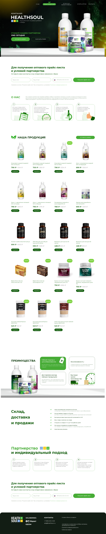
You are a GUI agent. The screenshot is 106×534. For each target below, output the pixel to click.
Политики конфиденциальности (58, 85)
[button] (66, 4)
